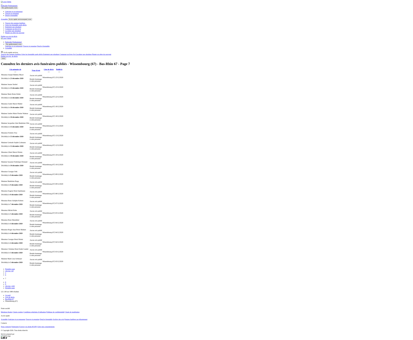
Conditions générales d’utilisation (34, 312)
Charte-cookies (18, 312)
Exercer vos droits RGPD (28, 327)
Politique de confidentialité (55, 312)
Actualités (4, 19)
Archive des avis (58, 319)
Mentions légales (6, 312)
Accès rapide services (20, 19)
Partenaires (15, 327)
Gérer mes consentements (46, 327)
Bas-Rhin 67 (9, 299)
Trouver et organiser (12, 13)
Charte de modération (72, 312)
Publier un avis (9, 56)
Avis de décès (10, 297)
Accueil (7, 295)
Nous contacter (6, 327)
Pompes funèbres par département (75, 319)
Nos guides (9, 8)
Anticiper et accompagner (14, 11)
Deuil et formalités (11, 15)
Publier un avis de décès (9, 36)
